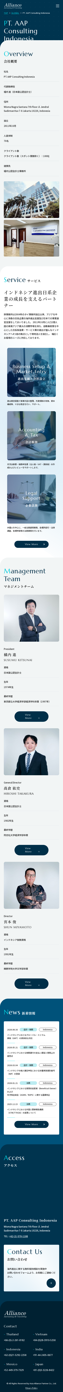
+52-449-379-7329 (14, 1370)
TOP (6, 13)
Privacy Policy (31, 1388)
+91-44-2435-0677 (43, 1355)
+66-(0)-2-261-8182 (14, 1340)
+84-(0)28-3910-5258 (44, 1340)
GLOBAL (15, 13)
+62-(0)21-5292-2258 (15, 1355)
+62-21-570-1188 (18, 1236)
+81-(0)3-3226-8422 (43, 1370)
